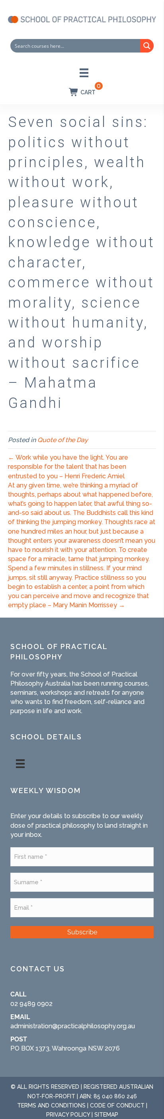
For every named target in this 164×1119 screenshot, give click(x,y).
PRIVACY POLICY (68, 1114)
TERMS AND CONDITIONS (51, 1105)
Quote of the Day (62, 440)
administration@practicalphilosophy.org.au (72, 1026)
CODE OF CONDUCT (117, 1105)
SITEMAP (106, 1114)
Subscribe (82, 932)
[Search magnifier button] (147, 46)
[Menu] (84, 72)
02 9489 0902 (31, 1004)
